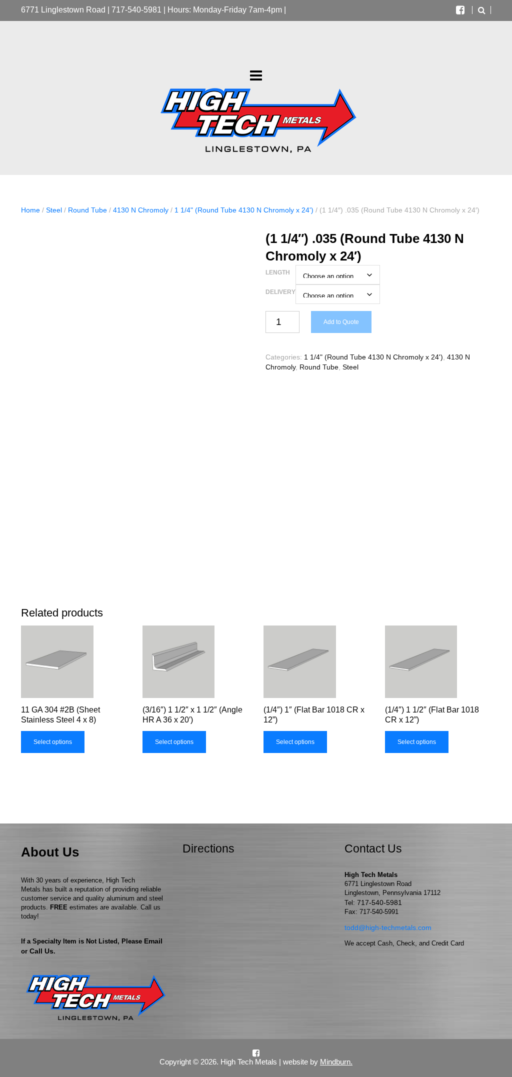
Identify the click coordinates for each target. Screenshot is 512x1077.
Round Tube (87, 210)
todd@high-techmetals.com (388, 928)
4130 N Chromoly (140, 210)
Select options (53, 742)
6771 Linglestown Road (63, 10)
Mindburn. (336, 1062)
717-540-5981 (137, 10)
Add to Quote (341, 322)
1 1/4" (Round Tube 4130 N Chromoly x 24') (244, 210)
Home (30, 210)
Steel (54, 210)
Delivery (281, 292)
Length (278, 272)
